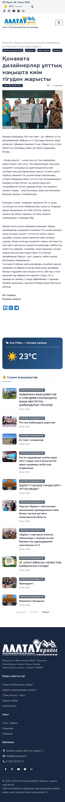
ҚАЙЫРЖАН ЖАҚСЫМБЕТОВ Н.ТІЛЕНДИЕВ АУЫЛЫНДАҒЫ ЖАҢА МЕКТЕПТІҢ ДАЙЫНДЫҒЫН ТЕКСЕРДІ (38, 400)
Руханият (57, 50)
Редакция (7, 728)
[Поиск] (32, 7)
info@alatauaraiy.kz (16, 756)
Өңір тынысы (44, 50)
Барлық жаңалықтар (25, 42)
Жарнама (7, 733)
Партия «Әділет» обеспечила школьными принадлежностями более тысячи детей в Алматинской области (39, 512)
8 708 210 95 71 (14, 761)
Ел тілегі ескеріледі (31, 440)
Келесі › (46, 612)
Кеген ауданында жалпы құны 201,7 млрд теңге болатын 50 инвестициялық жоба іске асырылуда (38, 463)
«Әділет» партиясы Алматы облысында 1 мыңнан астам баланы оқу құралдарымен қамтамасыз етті (36, 540)
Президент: (26, 583)
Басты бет (7, 42)
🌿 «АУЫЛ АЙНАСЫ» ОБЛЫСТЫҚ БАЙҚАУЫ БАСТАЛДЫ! (40, 564)
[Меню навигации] (59, 22)
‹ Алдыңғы (20, 612)
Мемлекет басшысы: (32, 601)
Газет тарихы (10, 723)
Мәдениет (30, 50)
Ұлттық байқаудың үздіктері (37, 422)
